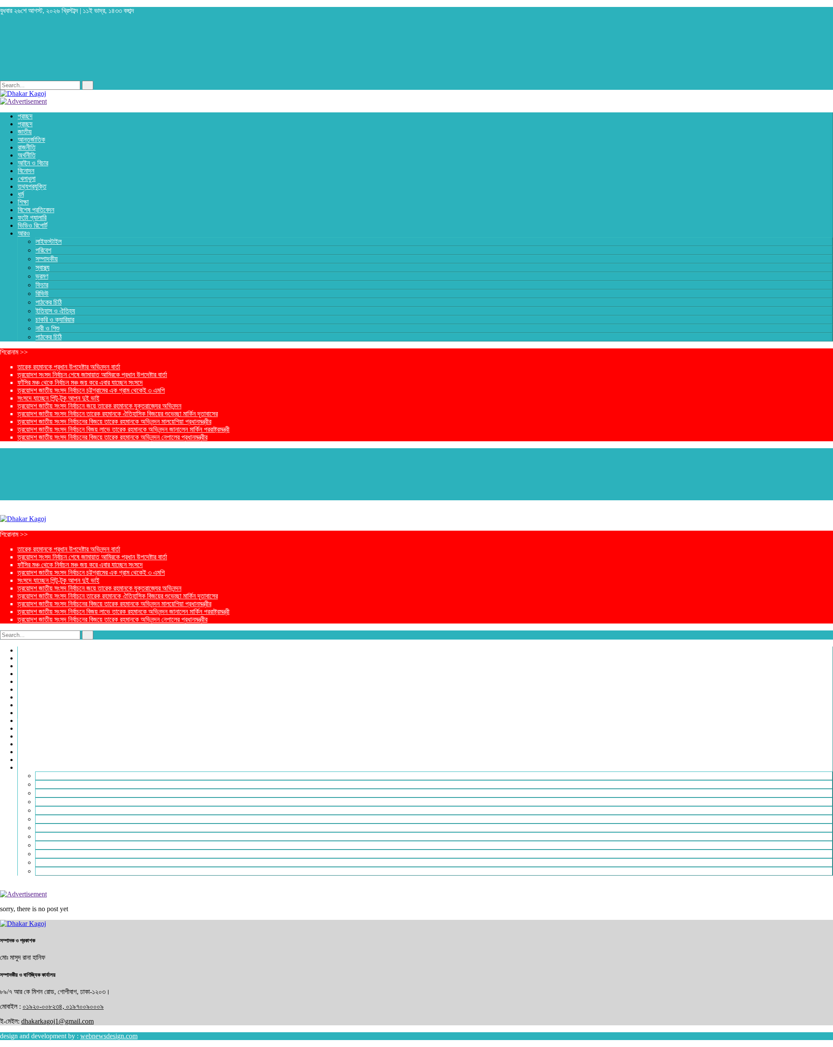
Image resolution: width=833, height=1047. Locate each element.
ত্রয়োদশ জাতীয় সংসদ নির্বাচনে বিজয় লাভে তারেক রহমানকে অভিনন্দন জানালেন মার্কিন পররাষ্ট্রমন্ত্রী (123, 429)
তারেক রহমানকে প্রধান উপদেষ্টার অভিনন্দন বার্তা (68, 367)
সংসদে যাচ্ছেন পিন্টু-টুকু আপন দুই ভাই (58, 398)
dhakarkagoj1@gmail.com (57, 1021)
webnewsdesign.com (109, 1036)
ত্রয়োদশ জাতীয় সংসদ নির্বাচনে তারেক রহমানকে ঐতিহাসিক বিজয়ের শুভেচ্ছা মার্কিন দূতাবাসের (117, 413)
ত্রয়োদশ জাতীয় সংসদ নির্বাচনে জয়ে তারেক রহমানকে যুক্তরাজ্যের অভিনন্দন (99, 406)
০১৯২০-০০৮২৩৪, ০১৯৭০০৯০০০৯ (63, 1006)
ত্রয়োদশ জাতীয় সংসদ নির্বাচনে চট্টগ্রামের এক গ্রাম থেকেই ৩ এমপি (91, 390)
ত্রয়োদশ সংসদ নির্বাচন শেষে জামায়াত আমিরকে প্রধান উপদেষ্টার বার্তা (92, 374)
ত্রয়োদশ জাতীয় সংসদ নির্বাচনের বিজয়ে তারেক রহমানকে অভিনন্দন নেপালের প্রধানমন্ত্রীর (112, 437)
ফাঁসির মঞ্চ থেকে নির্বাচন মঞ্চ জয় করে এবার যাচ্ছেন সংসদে (80, 382)
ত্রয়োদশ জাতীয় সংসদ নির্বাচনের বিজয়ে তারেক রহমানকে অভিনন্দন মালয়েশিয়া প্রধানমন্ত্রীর (114, 421)
